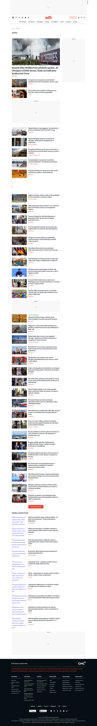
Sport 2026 (53, 676)
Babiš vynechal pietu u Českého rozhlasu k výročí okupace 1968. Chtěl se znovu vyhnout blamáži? (43, 530)
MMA (51, 680)
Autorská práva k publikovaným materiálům (20, 720)
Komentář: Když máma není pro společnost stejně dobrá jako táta (42, 552)
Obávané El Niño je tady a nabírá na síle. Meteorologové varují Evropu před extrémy (42, 318)
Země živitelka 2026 (79, 690)
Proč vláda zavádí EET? (41, 685)
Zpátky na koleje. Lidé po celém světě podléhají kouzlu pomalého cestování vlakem (44, 196)
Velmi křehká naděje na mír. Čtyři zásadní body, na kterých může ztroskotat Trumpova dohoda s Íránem (43, 391)
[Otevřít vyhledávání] (81, 17)
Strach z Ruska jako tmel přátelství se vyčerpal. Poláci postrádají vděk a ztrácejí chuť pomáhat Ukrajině (44, 370)
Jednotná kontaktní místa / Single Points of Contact (42, 722)
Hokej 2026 (52, 684)
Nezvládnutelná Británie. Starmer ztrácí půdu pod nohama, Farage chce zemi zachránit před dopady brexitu (43, 476)
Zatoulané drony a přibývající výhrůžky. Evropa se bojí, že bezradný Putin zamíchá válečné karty (44, 412)
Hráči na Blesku (33, 669)
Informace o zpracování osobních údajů (62, 720)
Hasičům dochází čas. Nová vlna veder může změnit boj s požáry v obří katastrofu (43, 171)
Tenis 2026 (52, 686)
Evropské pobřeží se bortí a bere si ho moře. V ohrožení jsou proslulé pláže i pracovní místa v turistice (43, 151)
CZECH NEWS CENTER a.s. (53, 717)
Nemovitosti (66, 669)
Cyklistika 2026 (53, 692)
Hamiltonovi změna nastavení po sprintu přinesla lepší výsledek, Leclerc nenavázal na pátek (43, 609)
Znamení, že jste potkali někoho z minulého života (29, 685)
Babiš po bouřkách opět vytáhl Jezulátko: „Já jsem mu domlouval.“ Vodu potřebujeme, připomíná (43, 519)
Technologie (66, 676)
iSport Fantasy (42, 669)
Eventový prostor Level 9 (50, 671)
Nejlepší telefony (65, 682)
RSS (59, 706)
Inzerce (46, 706)
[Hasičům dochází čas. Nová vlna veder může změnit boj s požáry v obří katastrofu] (19, 174)
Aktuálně (14, 676)
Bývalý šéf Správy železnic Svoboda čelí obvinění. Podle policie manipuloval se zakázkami (41, 140)
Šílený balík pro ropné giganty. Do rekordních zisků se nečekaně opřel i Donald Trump (43, 129)
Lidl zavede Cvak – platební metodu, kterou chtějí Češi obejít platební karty (42, 563)
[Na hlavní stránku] (48, 17)
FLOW (62, 22)
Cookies (73, 720)
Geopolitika (40, 22)
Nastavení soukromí (80, 720)
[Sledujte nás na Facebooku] (19, 17)
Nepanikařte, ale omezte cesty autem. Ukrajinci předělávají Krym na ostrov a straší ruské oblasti (43, 359)
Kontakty (33, 706)
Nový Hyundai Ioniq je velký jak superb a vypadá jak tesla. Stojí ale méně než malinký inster (43, 541)
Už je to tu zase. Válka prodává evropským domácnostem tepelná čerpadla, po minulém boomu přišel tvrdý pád (43, 423)
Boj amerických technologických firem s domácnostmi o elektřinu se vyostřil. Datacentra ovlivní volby (41, 465)
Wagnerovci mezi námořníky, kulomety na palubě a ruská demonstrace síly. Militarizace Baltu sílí (43, 327)
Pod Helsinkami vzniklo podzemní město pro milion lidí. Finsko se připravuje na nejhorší (43, 259)
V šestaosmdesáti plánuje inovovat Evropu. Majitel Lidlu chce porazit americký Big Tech (43, 228)
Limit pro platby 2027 (79, 684)
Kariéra (64, 706)
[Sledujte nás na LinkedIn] (13, 17)
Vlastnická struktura (26, 722)
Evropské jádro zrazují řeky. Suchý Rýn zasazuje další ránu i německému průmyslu (42, 161)
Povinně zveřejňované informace (68, 722)
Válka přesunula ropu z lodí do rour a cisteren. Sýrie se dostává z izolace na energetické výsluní (43, 207)
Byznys (47, 22)
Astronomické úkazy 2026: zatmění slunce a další (29, 690)
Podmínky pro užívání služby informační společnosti (42, 720)
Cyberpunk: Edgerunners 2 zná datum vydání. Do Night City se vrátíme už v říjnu (43, 585)
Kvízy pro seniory (15, 689)
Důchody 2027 (78, 686)
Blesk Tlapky (25, 669)
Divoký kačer (39, 691)
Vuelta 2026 (73, 671)
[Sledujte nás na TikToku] (28, 17)
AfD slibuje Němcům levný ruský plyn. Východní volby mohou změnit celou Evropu (43, 249)
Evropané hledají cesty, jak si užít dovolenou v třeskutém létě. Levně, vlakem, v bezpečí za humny (43, 454)
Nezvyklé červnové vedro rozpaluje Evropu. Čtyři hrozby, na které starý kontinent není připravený (42, 348)
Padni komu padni (41, 687)
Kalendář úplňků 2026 (15, 691)
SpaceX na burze (65, 680)
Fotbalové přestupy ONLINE (35, 671)
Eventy (75, 22)
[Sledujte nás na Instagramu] (22, 17)
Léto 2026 (27, 676)
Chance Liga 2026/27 (63, 671)
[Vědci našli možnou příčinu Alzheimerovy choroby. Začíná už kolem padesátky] (19, 94)
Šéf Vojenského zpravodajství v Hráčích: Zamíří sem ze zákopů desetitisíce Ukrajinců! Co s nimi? (44, 620)
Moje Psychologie (16, 669)
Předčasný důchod (79, 680)
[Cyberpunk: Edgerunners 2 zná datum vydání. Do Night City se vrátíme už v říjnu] (19, 588)
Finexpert (68, 22)
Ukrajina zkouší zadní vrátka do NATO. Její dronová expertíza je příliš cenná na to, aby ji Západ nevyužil (43, 271)
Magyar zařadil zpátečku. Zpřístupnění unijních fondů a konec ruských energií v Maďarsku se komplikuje (42, 444)
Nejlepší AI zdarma (66, 684)
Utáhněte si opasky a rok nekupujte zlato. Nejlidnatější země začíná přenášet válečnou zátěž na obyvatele (43, 497)
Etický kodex (57, 722)
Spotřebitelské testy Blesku (54, 669)
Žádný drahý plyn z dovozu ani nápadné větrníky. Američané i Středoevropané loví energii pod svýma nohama (42, 338)
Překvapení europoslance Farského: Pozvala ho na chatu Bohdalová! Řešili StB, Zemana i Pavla (44, 597)
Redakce (40, 706)
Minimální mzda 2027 (79, 688)
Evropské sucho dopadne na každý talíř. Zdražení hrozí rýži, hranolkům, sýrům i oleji (43, 81)
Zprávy (17, 28)
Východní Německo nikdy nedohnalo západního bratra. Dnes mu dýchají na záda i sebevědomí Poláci (43, 401)
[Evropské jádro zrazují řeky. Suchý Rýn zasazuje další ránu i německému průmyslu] (19, 163)
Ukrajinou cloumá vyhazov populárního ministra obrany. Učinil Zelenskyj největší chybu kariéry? (42, 239)
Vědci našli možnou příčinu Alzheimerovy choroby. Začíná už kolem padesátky (42, 91)
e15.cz (13, 28)
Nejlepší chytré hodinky (67, 686)
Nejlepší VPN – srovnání (67, 688)
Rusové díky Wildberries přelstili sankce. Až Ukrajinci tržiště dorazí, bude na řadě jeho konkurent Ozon (35, 70)
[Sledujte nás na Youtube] (25, 17)
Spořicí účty (77, 682)
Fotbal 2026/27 (53, 682)
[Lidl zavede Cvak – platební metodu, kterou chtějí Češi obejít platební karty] (19, 565)
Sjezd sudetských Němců (42, 683)
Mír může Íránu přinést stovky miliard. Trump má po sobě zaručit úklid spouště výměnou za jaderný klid (43, 380)
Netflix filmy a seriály (66, 690)
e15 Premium (22, 22)
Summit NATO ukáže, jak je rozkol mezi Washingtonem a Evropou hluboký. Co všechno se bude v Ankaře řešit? (44, 281)
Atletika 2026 (52, 690)
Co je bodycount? (15, 693)
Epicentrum (13, 680)
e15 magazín (54, 22)
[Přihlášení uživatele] (78, 17)
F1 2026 (51, 688)
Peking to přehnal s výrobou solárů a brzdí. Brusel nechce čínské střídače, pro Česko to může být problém (42, 486)
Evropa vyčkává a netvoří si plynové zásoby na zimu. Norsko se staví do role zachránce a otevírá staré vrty (43, 433)
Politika (39, 676)
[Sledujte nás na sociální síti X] (16, 17)
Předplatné (53, 706)
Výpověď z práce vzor (41, 689)
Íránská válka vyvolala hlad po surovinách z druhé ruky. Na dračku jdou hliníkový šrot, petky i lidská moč (43, 292)
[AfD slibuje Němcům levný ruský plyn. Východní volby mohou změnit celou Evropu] (19, 251)
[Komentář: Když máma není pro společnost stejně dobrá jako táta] (19, 554)
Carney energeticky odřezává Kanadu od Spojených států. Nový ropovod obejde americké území (41, 218)
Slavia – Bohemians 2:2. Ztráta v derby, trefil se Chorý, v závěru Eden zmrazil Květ (43, 574)
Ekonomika (31, 22)
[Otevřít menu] (84, 17)
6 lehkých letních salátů (29, 700)
